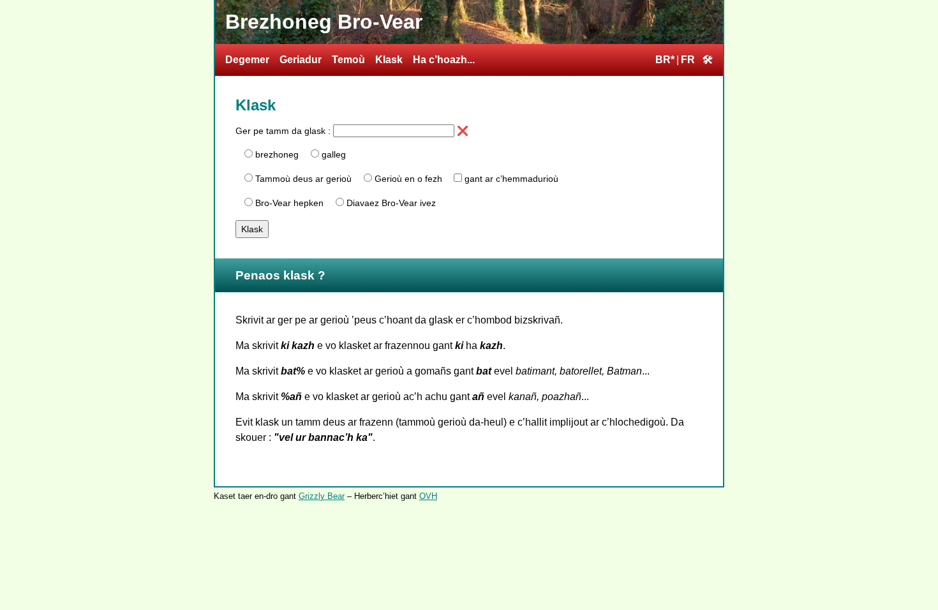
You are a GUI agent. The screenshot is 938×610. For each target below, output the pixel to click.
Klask (389, 59)
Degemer (247, 59)
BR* (664, 59)
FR (688, 59)
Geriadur (300, 59)
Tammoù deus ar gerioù (303, 179)
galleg (334, 154)
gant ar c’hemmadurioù (511, 179)
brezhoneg (277, 154)
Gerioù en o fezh (408, 179)
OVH (428, 496)
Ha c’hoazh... (444, 59)
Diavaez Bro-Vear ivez (391, 203)
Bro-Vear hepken (289, 203)
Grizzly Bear (322, 496)
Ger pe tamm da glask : (284, 131)
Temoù (348, 59)
